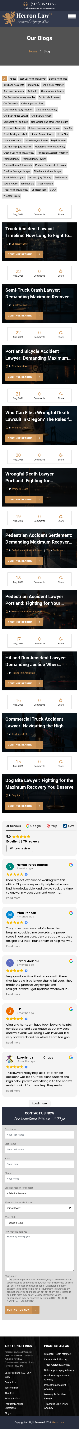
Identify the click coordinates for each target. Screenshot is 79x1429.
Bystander (32, 91)
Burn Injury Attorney (13, 91)
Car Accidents (10, 103)
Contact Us (10, 1382)
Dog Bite (68, 128)
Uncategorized (39, 190)
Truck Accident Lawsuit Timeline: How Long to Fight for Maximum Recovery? (38, 235)
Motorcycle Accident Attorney (50, 146)
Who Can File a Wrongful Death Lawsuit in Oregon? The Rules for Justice (39, 419)
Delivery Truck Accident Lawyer (44, 128)
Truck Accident (45, 183)
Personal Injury (11, 159)
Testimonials (27, 183)
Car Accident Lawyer (49, 97)
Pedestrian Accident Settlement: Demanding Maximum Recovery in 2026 (38, 542)
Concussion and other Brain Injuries (49, 122)
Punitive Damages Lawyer (16, 171)
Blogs (8, 1413)
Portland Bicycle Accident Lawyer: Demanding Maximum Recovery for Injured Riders (36, 358)
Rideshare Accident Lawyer (47, 171)
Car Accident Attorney (52, 91)
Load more (39, 1103)
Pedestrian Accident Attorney (53, 152)
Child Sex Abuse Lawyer (15, 115)
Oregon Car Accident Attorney (18, 152)
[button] (33, 826)
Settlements (61, 177)
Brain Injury (33, 85)
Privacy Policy (12, 1398)
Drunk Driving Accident (15, 134)
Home (33, 51)
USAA (53, 190)
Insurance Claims (12, 140)
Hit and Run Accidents (41, 134)
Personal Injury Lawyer (34, 159)
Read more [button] (13, 898)
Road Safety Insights (14, 177)
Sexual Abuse (10, 183)
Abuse (13, 78)
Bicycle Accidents (58, 78)
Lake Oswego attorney (36, 140)
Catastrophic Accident (32, 103)
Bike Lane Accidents (13, 85)
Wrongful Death (11, 196)
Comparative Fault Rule (15, 122)
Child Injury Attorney (46, 109)
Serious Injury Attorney (40, 177)
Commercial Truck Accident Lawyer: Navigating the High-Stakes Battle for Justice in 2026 (39, 725)
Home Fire (62, 134)
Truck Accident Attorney (15, 190)
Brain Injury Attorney (53, 85)
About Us (9, 1393)
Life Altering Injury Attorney (17, 146)
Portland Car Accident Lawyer (50, 165)
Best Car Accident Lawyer (33, 78)
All (4, 78)
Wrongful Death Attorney (57, 1353)
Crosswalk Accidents (14, 128)
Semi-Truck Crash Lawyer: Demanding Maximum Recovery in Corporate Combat (38, 296)
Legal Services (58, 140)
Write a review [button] (20, 848)
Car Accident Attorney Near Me (19, 97)
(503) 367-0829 (44, 4)
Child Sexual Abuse (41, 115)
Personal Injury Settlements (17, 165)
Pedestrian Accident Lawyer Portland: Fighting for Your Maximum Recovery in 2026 (34, 603)
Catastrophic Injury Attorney (18, 109)
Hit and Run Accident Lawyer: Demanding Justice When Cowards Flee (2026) (35, 664)
